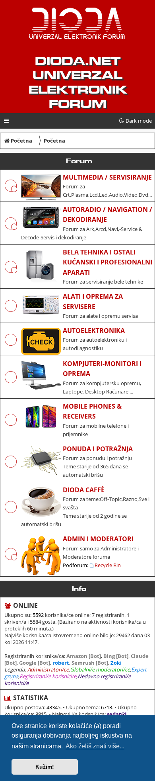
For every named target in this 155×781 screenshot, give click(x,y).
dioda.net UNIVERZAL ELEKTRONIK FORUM (78, 82)
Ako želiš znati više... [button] (95, 746)
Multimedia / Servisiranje (107, 177)
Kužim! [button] (44, 766)
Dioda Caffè (84, 489)
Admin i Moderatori (98, 538)
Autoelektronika (94, 330)
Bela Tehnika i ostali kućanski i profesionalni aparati (107, 262)
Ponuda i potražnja (98, 448)
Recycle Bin (108, 565)
